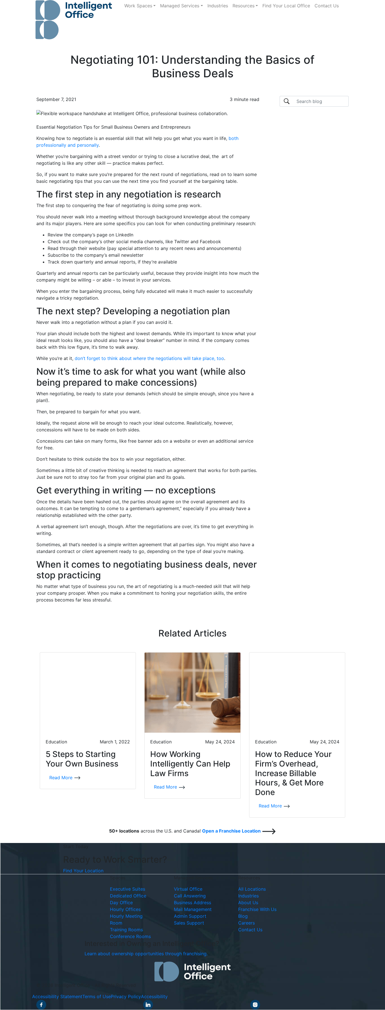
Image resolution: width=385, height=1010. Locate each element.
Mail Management (193, 909)
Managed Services (179, 5)
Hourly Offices (125, 909)
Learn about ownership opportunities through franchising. (146, 954)
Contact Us (327, 5)
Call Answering (190, 896)
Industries (217, 5)
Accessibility (154, 997)
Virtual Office (188, 889)
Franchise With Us (257, 909)
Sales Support (189, 923)
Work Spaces (138, 5)
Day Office (121, 903)
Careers (246, 923)
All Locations (252, 889)
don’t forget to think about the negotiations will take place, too (149, 358)
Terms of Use (96, 997)
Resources (244, 5)
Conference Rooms (130, 936)
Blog (243, 916)
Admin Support (190, 916)
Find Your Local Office (286, 5)
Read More (61, 777)
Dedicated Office (128, 896)
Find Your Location (83, 871)
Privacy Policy (126, 997)
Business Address (192, 903)
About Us (248, 903)
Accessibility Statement (57, 997)
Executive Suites (127, 889)
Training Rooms (126, 930)
